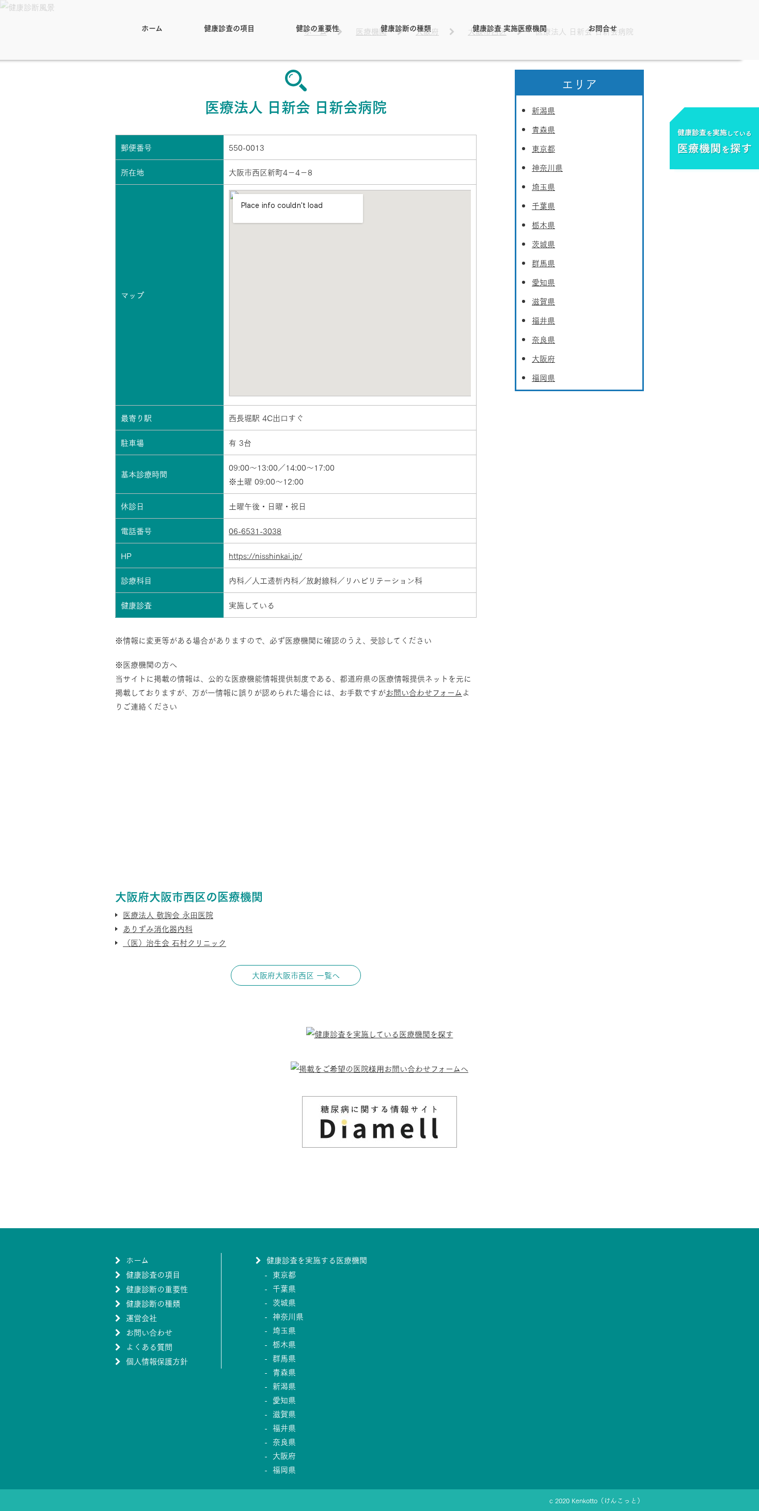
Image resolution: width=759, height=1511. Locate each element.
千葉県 (543, 205)
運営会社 (141, 1317)
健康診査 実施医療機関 (509, 27)
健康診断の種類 (406, 27)
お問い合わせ (149, 1332)
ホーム (152, 27)
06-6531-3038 (255, 530)
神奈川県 (547, 167)
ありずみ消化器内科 (158, 928)
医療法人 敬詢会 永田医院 (168, 914)
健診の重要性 (317, 27)
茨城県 (543, 243)
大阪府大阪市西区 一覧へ (296, 975)
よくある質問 (149, 1346)
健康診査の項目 (229, 27)
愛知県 (543, 282)
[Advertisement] (296, 801)
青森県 (543, 129)
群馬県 (543, 262)
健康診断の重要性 (157, 1288)
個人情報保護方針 (157, 1361)
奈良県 (543, 339)
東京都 (543, 148)
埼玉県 (543, 186)
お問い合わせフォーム (424, 692)
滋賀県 (543, 301)
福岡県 (543, 377)
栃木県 (543, 224)
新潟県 (543, 110)
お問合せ (602, 27)
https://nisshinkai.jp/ (265, 555)
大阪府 (543, 358)
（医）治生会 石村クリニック (174, 942)
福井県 (543, 320)
